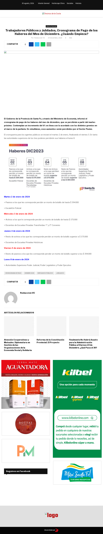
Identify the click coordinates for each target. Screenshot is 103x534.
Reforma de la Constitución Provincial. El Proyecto (50, 341)
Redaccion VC (39, 38)
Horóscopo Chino (58, 3)
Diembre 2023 (29, 273)
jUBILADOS (60, 273)
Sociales (70, 3)
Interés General (43, 3)
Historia (78, 3)
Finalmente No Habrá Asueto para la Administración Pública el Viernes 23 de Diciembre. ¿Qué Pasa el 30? (83, 344)
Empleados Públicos (45, 273)
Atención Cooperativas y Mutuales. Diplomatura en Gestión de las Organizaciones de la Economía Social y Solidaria (18, 345)
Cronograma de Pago (13, 273)
